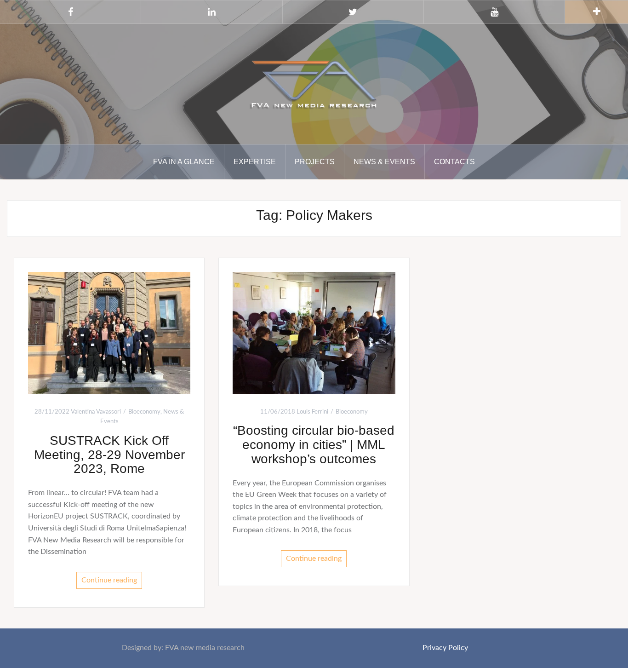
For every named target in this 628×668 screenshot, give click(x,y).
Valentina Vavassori (96, 412)
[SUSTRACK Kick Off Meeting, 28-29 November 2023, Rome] (109, 332)
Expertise (255, 162)
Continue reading (109, 580)
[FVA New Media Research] (314, 83)
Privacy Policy (445, 647)
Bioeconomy (144, 412)
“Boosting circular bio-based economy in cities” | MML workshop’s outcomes (313, 444)
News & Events (384, 162)
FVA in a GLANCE (184, 162)
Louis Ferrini (312, 412)
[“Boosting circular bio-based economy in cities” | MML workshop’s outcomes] (314, 332)
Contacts (454, 162)
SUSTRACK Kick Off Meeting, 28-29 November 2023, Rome (109, 454)
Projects (315, 162)
